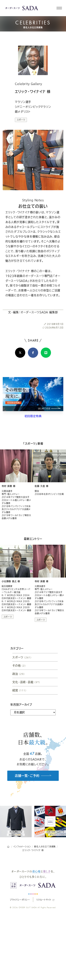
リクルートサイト (43, 900)
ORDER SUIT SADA (28, 907)
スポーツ (21, 120)
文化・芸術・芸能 (26, 682)
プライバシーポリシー (20, 900)
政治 (18, 673)
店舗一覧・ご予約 (27, 775)
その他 (19, 665)
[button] (59, 8)
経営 (19, 690)
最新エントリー (33, 538)
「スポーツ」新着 (33, 443)
